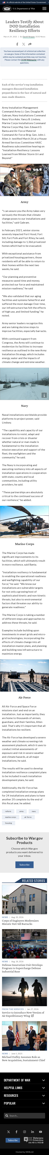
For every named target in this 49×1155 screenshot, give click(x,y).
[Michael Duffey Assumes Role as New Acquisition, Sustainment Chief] (24, 1041)
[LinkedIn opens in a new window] (32, 1132)
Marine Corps (10, 817)
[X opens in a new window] (8, 1132)
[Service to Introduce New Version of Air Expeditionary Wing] (24, 997)
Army (21, 811)
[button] (44, 8)
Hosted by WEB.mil (24, 1152)
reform (8, 811)
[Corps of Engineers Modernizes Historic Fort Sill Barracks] (24, 905)
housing (8, 823)
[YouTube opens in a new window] (40, 1132)
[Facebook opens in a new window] (16, 1132)
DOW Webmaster (29, 60)
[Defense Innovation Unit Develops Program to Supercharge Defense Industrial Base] (24, 951)
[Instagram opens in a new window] (24, 1132)
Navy (34, 811)
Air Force (27, 817)
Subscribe (24, 864)
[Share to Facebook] (17, 45)
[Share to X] (24, 45)
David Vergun (29, 37)
